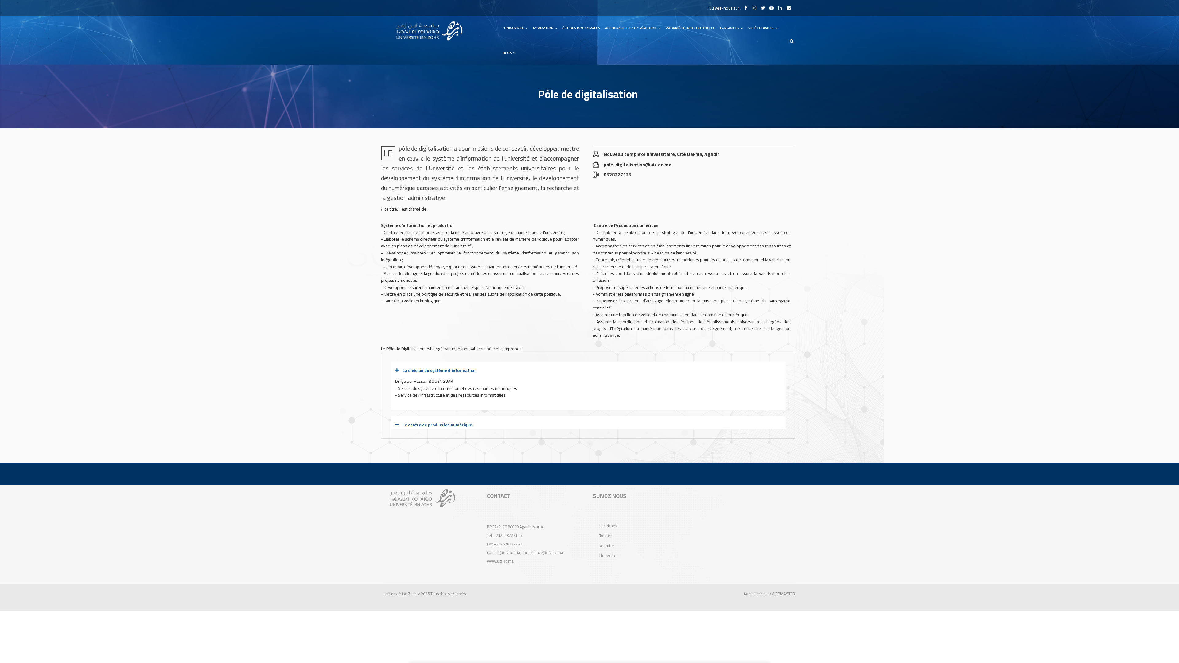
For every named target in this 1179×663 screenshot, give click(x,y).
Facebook (608, 526)
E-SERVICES (730, 28)
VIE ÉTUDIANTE (761, 28)
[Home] (429, 31)
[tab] (588, 370)
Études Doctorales (581, 28)
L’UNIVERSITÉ (513, 28)
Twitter (605, 536)
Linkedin (607, 556)
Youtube (606, 546)
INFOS (507, 52)
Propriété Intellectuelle (690, 28)
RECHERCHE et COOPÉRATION (631, 28)
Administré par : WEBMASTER (769, 593)
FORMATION (543, 28)
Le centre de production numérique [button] (437, 425)
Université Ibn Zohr (400, 593)
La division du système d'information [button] (439, 370)
